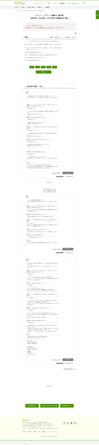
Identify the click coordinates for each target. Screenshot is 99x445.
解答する (43, 72)
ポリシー (49, 431)
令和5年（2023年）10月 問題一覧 (49, 405)
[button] (30, 440)
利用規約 (43, 431)
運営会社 (24, 431)
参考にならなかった (60, 176)
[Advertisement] (49, 394)
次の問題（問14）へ (67, 405)
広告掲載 (29, 431)
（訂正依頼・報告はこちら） (55, 41)
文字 (67, 37)
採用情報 (34, 431)
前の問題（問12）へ (32, 405)
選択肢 (51, 37)
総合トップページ (76, 3)
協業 (39, 431)
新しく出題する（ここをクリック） (45, 27)
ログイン (68, 3)
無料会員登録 (62, 3)
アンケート (55, 3)
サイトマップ (55, 431)
